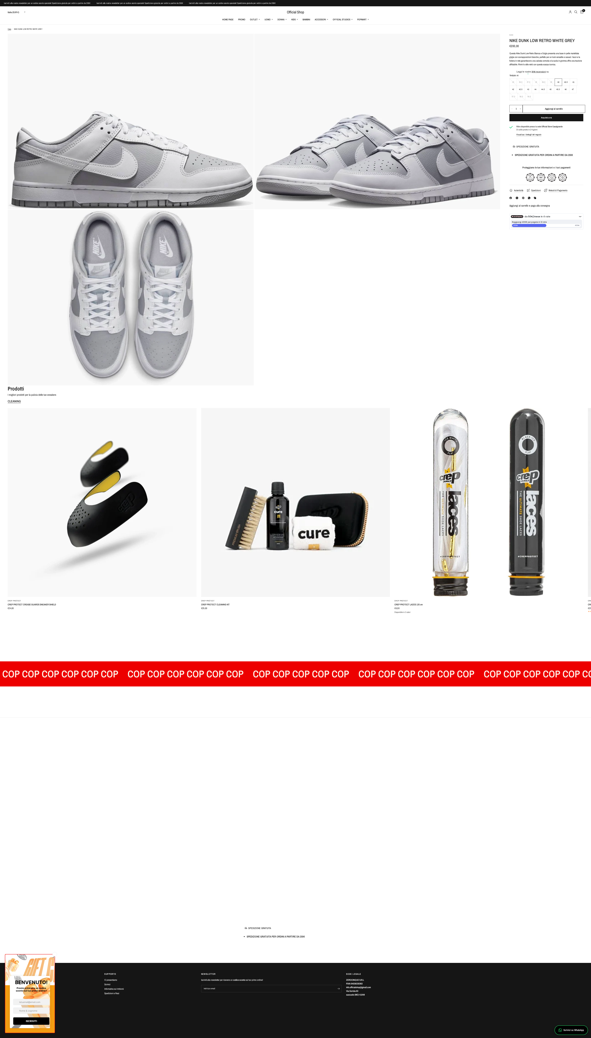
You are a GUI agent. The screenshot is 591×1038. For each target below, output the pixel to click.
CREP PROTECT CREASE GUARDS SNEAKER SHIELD (32, 604)
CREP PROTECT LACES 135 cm (408, 604)
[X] (517, 198)
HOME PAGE (227, 19)
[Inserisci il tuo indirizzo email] (338, 988)
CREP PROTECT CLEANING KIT (215, 604)
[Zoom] (247, 40)
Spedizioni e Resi (111, 993)
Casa (9, 29)
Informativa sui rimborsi (114, 988)
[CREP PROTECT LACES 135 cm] (488, 502)
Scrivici (107, 984)
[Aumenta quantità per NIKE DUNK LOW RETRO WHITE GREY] (520, 108)
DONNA (280, 19)
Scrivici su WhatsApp (573, 1030)
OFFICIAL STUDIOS (341, 19)
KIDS (293, 19)
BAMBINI (306, 19)
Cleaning (14, 401)
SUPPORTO (110, 974)
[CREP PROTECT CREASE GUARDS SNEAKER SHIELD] (102, 502)
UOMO (268, 19)
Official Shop (295, 12)
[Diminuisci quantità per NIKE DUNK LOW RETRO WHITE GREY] (512, 108)
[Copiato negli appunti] (535, 198)
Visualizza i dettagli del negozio (528, 134)
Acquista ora (546, 117)
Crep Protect (14, 601)
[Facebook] (511, 198)
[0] (581, 12)
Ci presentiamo (110, 980)
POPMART (362, 19)
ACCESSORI (320, 19)
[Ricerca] (576, 12)
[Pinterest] (524, 198)
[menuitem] (228, 19)
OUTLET (254, 19)
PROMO (241, 19)
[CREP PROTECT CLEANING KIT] (295, 502)
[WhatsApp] (530, 198)
